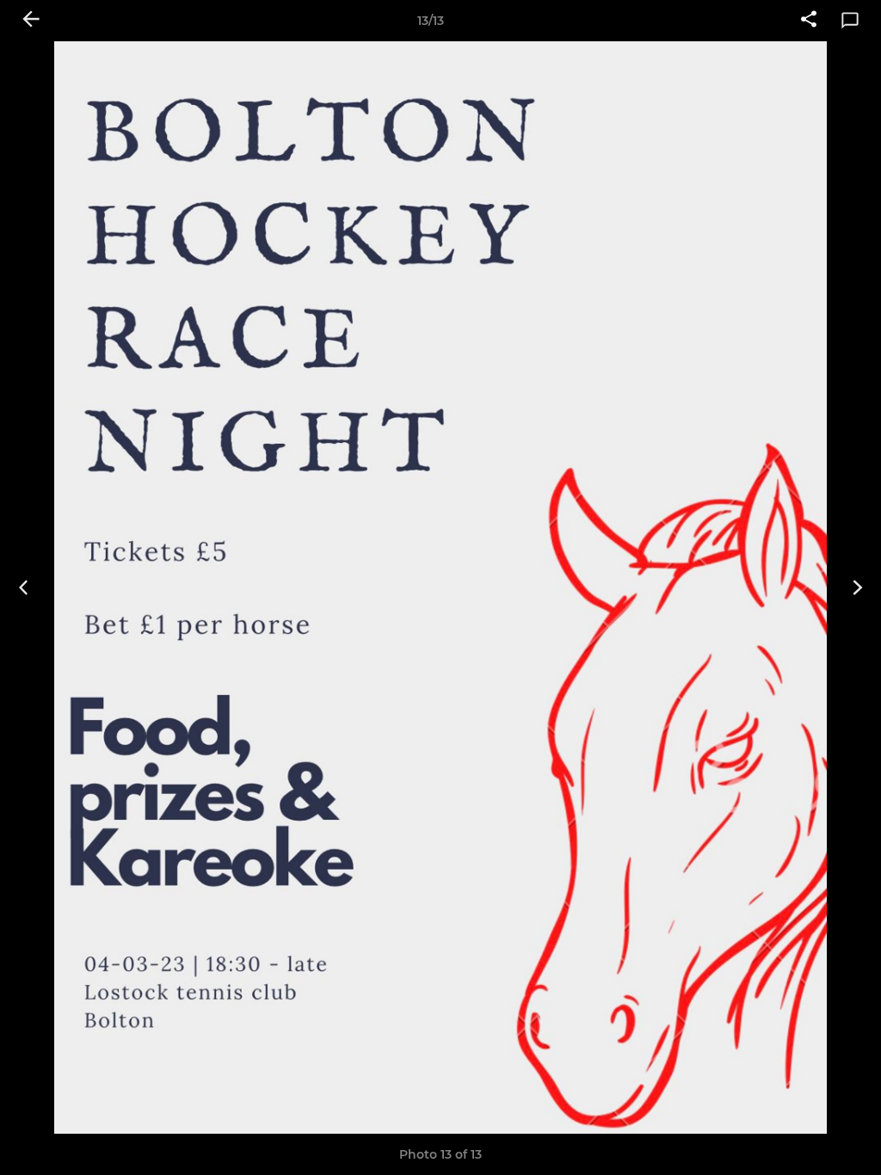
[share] (808, 21)
